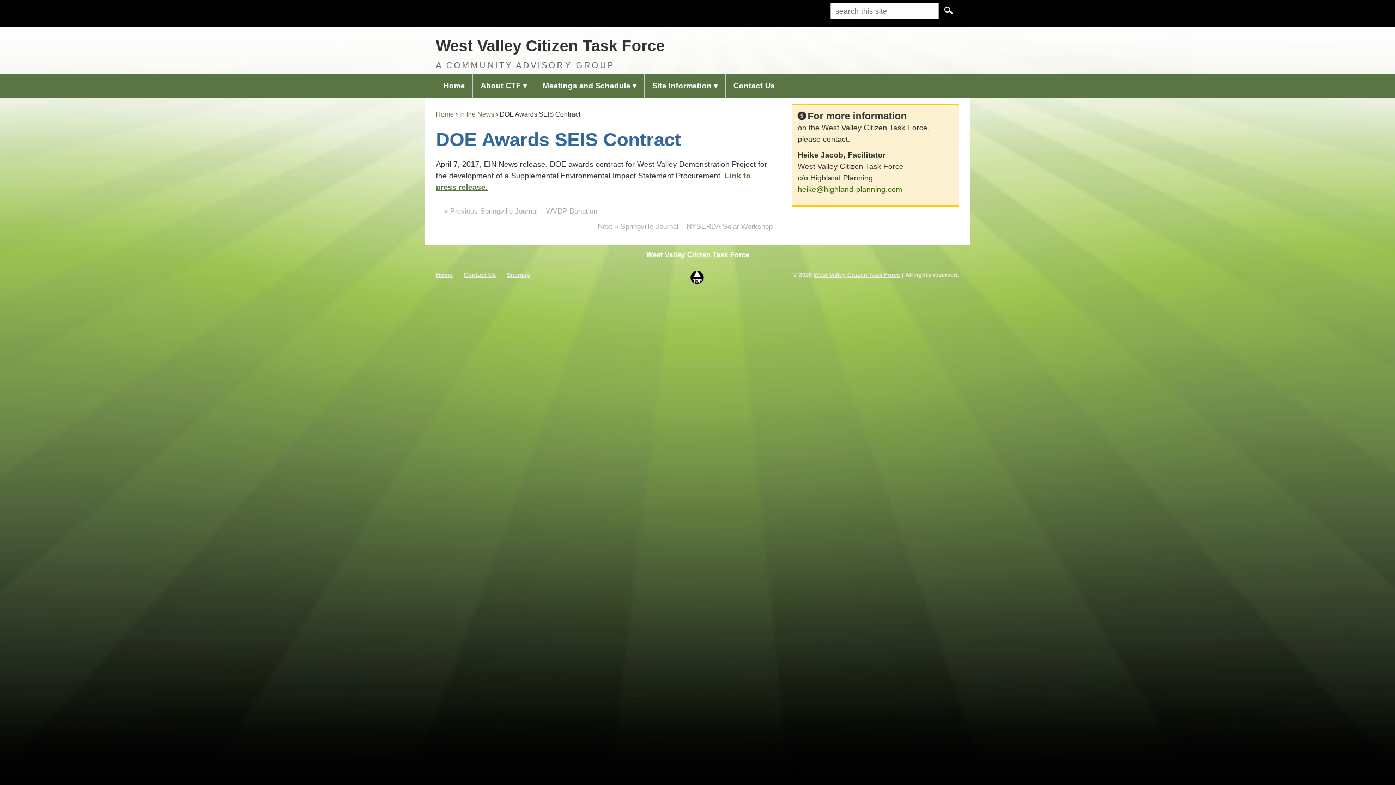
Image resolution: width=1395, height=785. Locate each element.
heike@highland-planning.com (850, 189)
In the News (476, 114)
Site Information (682, 85)
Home (454, 85)
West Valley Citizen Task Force (550, 46)
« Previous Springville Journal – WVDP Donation (520, 211)
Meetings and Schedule (586, 85)
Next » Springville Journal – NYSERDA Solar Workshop (685, 226)
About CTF (501, 85)
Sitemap (518, 274)
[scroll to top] (697, 277)
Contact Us (754, 85)
